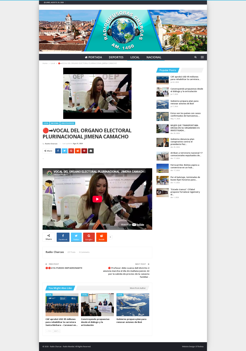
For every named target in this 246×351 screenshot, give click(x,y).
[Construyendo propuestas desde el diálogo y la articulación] (97, 304)
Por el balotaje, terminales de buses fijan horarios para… (185, 178)
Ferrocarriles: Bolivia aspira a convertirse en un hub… (185, 166)
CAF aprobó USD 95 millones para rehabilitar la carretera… (186, 78)
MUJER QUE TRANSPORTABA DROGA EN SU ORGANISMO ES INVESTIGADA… (185, 128)
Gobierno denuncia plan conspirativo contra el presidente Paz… (182, 142)
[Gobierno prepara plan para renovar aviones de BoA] (132, 304)
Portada (95, 57)
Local (135, 57)
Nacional (153, 57)
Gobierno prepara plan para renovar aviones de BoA (184, 102)
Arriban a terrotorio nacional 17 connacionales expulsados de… (186, 154)
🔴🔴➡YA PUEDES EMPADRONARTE (63, 267)
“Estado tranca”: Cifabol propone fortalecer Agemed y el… (185, 192)
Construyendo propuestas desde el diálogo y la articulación (187, 90)
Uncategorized (67, 123)
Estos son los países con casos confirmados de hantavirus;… (186, 114)
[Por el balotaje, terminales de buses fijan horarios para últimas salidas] (162, 180)
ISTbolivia (199, 346)
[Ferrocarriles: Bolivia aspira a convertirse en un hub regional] (162, 168)
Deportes (116, 57)
